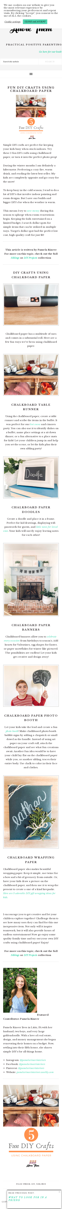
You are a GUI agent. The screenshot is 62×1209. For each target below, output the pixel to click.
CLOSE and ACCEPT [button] (35, 21)
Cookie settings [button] (13, 21)
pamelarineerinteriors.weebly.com (35, 1072)
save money (33, 210)
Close (59, 1192)
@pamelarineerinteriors (33, 1060)
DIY (33, 1184)
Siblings (15, 257)
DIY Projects (30, 257)
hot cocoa (35, 424)
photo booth (12, 731)
